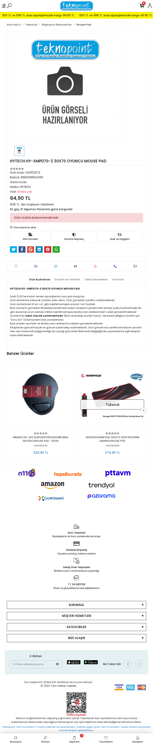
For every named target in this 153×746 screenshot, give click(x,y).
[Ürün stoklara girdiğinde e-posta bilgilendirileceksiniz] (96, 266)
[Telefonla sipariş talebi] (116, 266)
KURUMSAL (76, 605)
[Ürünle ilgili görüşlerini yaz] (56, 266)
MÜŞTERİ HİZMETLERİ (76, 616)
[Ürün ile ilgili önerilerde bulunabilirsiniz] (136, 266)
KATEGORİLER (76, 627)
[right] (143, 410)
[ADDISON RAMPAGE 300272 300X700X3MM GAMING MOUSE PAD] (40, 396)
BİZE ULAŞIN (76, 638)
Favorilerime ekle (24, 227)
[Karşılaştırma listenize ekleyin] (76, 266)
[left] (9, 410)
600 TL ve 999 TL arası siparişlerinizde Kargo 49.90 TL (107, 15)
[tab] (39, 280)
